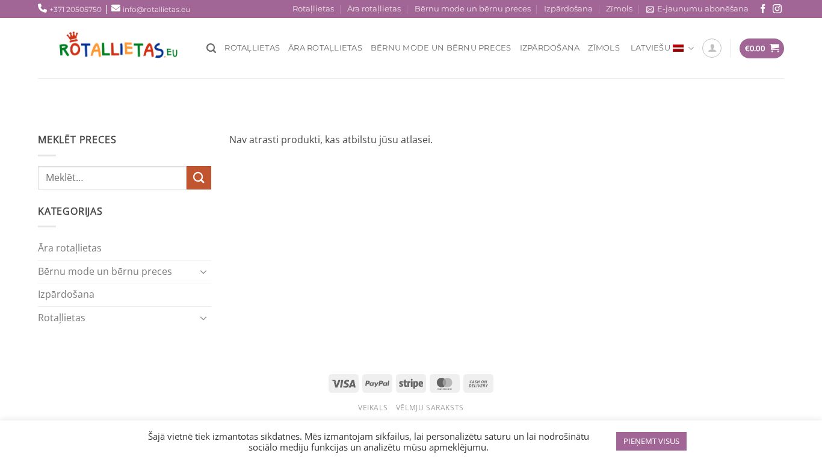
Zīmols (619, 8)
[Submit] (199, 177)
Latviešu (650, 47)
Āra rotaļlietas (374, 8)
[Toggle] (204, 271)
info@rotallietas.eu (156, 9)
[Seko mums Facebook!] (762, 9)
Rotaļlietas (313, 8)
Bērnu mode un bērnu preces (473, 8)
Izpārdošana (568, 8)
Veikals (373, 407)
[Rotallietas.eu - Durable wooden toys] (128, 48)
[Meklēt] (211, 48)
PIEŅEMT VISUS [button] (651, 441)
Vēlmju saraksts (430, 407)
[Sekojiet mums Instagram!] (777, 9)
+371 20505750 (75, 9)
